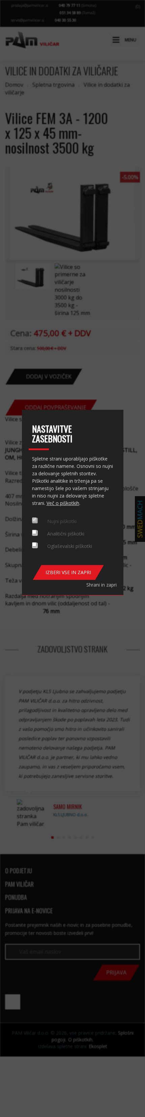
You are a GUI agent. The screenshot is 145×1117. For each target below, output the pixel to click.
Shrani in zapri (101, 585)
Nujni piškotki (62, 521)
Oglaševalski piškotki (69, 546)
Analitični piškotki (65, 533)
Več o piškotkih (63, 503)
